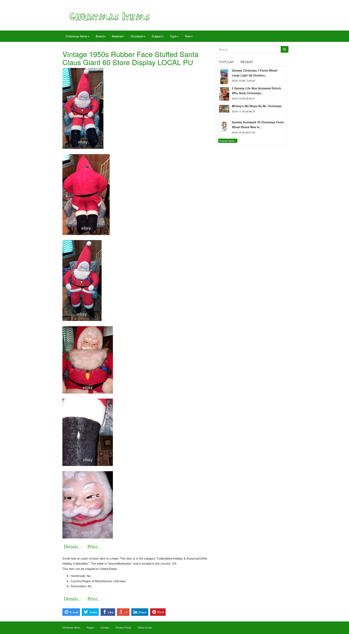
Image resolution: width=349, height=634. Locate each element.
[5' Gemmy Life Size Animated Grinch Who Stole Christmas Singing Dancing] (224, 92)
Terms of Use (145, 627)
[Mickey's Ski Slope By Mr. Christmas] (224, 110)
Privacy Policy (123, 627)
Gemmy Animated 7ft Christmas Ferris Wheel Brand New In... (258, 124)
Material (117, 36)
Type (173, 36)
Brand (100, 36)
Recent (247, 62)
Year (188, 36)
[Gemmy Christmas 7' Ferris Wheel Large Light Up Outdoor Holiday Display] (224, 74)
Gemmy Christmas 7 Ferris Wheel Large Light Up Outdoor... (254, 72)
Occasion (137, 36)
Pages (90, 627)
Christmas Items (76, 36)
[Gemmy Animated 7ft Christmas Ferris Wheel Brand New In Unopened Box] (224, 126)
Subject (157, 36)
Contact (104, 627)
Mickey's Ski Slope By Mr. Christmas (257, 106)
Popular (226, 62)
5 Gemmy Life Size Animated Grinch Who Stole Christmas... (256, 90)
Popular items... (227, 140)
